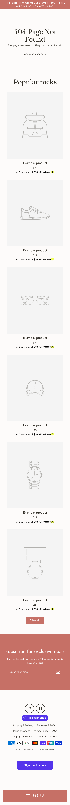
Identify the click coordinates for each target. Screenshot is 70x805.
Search (53, 736)
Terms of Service (21, 731)
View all (35, 620)
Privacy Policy (41, 731)
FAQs (54, 731)
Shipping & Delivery (23, 725)
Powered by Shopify (47, 749)
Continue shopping (35, 54)
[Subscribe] (57, 672)
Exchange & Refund (47, 725)
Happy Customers (22, 736)
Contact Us (40, 736)
